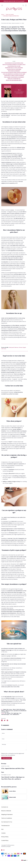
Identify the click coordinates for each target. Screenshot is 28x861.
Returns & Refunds (6, 811)
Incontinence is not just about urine (14, 63)
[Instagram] (3, 850)
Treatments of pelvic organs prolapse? (14, 75)
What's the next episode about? (14, 80)
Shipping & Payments (7, 814)
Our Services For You (6, 822)
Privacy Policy (4, 837)
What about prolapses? (14, 70)
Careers (3, 833)
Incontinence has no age (14, 66)
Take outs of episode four (14, 78)
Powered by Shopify (5, 846)
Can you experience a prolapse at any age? (14, 74)
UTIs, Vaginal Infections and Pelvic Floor (12, 768)
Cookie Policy (4, 840)
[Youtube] (1, 850)
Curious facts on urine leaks (14, 69)
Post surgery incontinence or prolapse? (14, 77)
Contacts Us (4, 807)
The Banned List (5, 825)
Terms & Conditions (6, 818)
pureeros (12, 845)
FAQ (2, 829)
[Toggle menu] (2, 5)
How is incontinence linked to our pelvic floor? (14, 64)
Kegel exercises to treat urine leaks (14, 67)
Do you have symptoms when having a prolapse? (14, 72)
